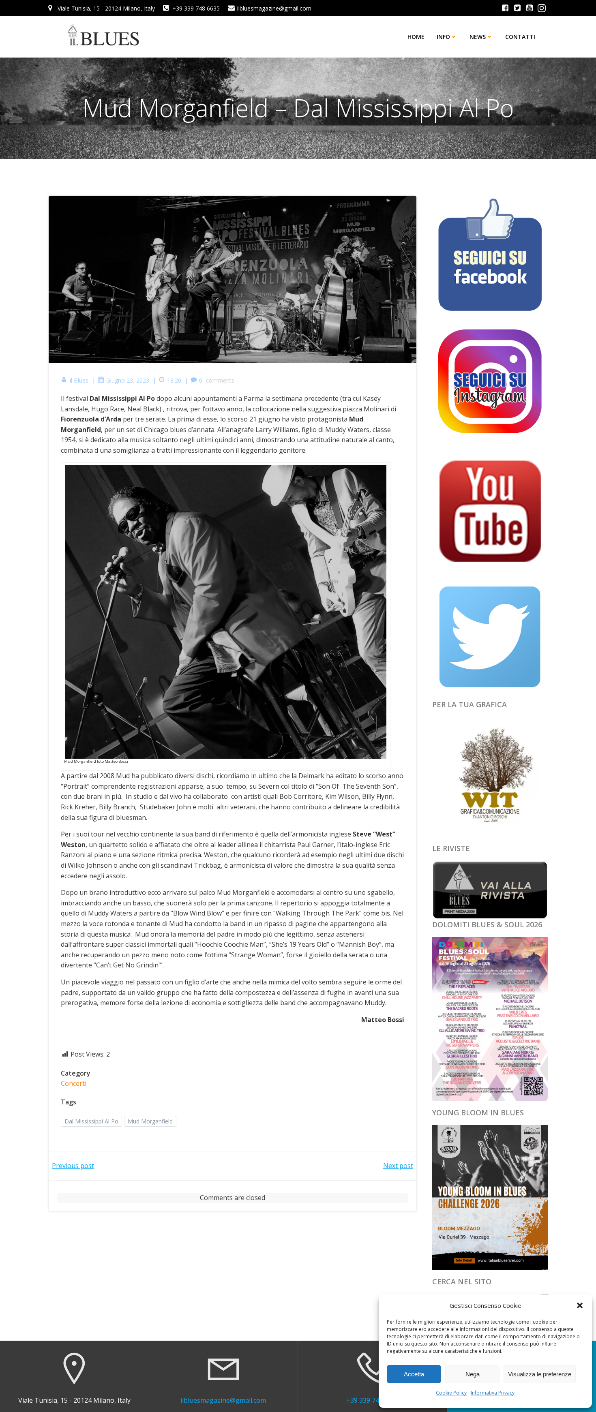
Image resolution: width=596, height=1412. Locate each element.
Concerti (73, 1083)
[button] (580, 1305)
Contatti (520, 37)
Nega (472, 1374)
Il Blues (78, 380)
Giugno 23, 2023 (127, 380)
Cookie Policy (451, 1392)
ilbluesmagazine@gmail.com (223, 1400)
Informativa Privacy (493, 1392)
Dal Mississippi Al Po (91, 1121)
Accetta (414, 1374)
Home (415, 37)
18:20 (174, 380)
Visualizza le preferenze (539, 1374)
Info (443, 37)
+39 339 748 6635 (372, 1400)
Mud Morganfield (150, 1121)
